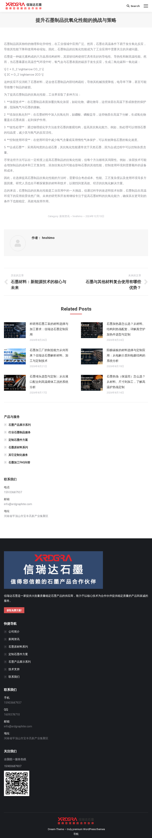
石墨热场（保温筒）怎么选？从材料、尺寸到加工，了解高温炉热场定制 (126, 382)
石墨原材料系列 (18, 447)
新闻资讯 (64, 216)
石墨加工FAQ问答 (19, 462)
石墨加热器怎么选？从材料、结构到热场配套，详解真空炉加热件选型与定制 (126, 329)
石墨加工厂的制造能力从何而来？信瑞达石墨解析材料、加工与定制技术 (49, 355)
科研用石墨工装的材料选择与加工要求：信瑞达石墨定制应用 (49, 329)
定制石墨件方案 (18, 439)
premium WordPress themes (88, 829)
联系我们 (14, 676)
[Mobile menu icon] (146, 6)
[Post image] (15, 330)
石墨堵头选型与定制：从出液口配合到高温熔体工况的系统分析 (49, 382)
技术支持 (14, 669)
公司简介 (14, 631)
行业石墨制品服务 (20, 432)
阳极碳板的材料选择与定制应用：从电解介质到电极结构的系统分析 (126, 355)
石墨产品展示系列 (20, 424)
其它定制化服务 (18, 454)
